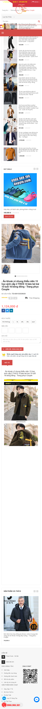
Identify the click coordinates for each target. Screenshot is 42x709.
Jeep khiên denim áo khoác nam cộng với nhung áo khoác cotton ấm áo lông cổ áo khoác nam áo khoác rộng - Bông (28, 80)
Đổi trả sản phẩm (9, 679)
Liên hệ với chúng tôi (10, 682)
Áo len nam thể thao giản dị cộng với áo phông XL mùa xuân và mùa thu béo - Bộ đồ (28, 93)
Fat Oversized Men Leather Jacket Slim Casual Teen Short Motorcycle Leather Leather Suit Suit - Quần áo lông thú (28, 107)
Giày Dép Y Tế (8, 689)
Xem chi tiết (9, 216)
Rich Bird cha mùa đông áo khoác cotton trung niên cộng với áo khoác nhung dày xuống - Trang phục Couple (21, 635)
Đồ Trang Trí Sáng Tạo (10, 698)
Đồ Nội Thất (7, 695)
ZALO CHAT (27, 666)
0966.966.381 (10, 662)
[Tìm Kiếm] (38, 21)
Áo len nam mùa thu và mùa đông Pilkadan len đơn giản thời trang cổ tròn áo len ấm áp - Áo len (28, 150)
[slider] (5, 297)
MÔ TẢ (7, 363)
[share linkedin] (11, 310)
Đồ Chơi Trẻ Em (8, 692)
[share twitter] (7, 310)
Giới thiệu (7, 670)
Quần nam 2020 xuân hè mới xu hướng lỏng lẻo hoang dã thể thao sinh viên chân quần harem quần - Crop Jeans (28, 39)
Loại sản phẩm (7, 17)
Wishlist (36, 2)
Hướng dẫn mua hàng (10, 673)
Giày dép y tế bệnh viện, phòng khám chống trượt (20, 209)
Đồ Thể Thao (8, 701)
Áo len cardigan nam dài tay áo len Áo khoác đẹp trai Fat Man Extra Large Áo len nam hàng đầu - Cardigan (28, 135)
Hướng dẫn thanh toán (10, 676)
